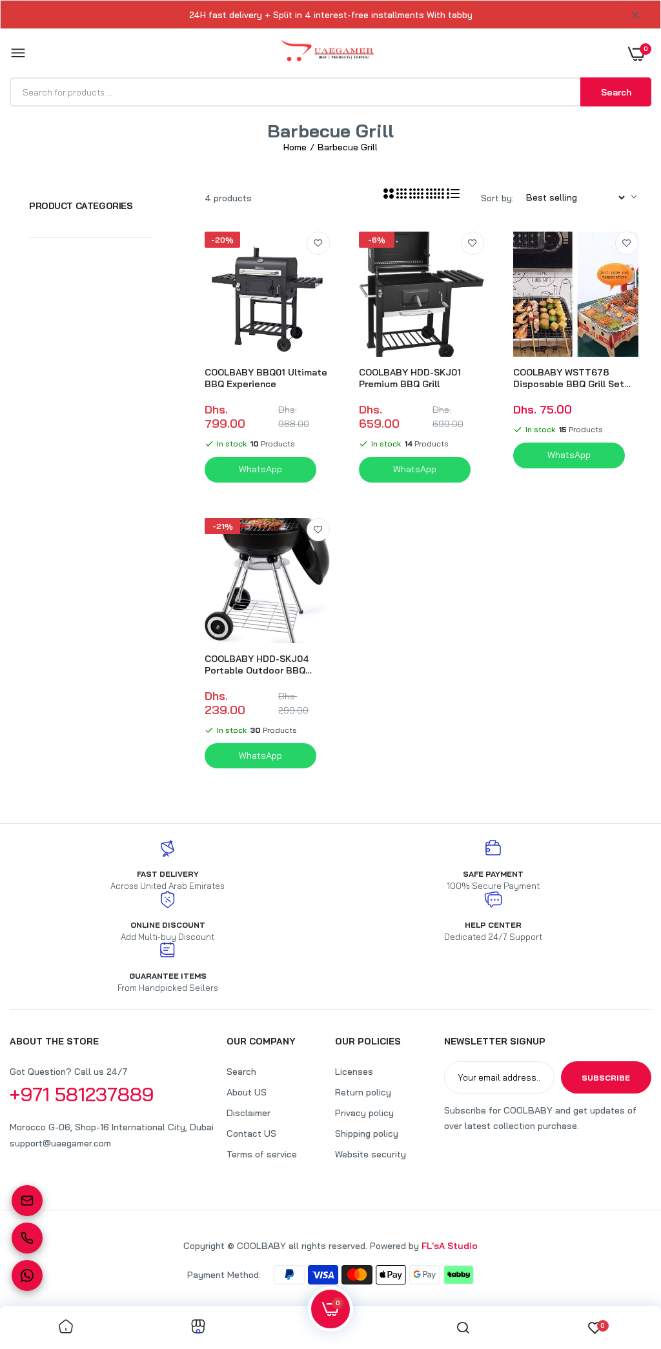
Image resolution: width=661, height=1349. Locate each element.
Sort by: (497, 198)
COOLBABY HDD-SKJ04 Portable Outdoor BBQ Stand (257, 664)
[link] (318, 243)
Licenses (354, 1071)
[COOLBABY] (327, 53)
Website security (370, 1154)
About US (247, 1092)
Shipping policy (366, 1133)
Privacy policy (364, 1113)
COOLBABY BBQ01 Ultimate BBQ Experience (266, 378)
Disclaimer (248, 1113)
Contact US (251, 1133)
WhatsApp (260, 469)
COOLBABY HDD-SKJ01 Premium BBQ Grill (410, 378)
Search (241, 1071)
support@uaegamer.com (60, 1143)
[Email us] (27, 1200)
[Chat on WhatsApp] (27, 1275)
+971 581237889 (82, 1094)
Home (295, 147)
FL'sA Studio (450, 1246)
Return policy (363, 1092)
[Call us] (27, 1238)
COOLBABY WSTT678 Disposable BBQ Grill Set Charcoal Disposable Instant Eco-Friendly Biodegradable (568, 378)
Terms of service (262, 1154)
